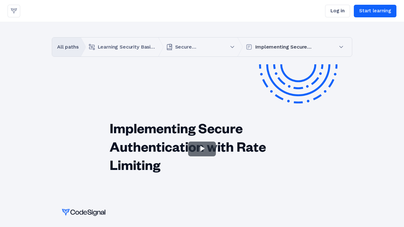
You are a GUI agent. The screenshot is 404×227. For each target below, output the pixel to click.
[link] (14, 11)
